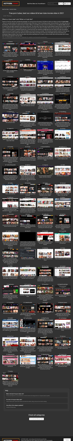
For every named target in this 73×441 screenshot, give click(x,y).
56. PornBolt (62, 266)
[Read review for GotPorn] (28, 82)
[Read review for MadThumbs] (45, 323)
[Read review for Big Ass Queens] (63, 308)
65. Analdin (10, 318)
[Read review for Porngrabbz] (10, 308)
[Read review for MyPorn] (28, 170)
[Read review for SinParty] (28, 65)
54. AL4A (28, 266)
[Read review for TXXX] (63, 170)
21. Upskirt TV (10, 128)
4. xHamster (62, 41)
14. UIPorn (28, 93)
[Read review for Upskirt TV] (10, 134)
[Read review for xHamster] (63, 47)
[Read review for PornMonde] (45, 99)
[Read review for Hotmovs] (63, 341)
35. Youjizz (45, 183)
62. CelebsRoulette (28, 302)
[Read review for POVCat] (63, 134)
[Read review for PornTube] (10, 99)
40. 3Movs (62, 197)
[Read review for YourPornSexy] (28, 323)
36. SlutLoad (63, 183)
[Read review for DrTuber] (28, 152)
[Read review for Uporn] (28, 219)
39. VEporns (45, 197)
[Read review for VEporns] (45, 203)
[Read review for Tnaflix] (10, 188)
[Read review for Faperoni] (45, 170)
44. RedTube (63, 214)
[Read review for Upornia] (45, 47)
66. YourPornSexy (28, 318)
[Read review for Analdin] (10, 323)
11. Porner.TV (45, 76)
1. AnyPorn (10, 41)
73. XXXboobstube (10, 354)
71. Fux (45, 336)
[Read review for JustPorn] (63, 99)
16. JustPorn (63, 93)
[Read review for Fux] (45, 341)
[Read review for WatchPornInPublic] (63, 289)
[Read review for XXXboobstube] (10, 360)
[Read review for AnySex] (10, 376)
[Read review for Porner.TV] (45, 82)
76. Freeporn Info (63, 354)
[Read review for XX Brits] (45, 308)
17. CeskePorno (10, 111)
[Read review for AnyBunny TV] (63, 152)
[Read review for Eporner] (10, 65)
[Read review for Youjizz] (45, 188)
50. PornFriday (28, 248)
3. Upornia (45, 41)
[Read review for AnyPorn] (10, 47)
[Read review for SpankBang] (63, 117)
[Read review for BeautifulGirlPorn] (45, 152)
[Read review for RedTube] (63, 219)
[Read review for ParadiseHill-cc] (45, 117)
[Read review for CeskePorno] (10, 117)
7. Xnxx (45, 59)
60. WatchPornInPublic (63, 284)
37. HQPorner (10, 197)
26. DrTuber (27, 146)
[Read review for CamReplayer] (63, 323)
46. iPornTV (27, 231)
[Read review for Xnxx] (45, 65)
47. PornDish (45, 231)
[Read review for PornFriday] (28, 253)
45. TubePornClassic (10, 231)
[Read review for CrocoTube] (45, 271)
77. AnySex (10, 371)
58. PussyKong (28, 284)
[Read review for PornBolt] (63, 271)
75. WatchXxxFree (45, 354)
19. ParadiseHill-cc (45, 111)
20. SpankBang (62, 111)
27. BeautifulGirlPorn (45, 146)
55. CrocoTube (45, 266)
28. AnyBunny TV (63, 146)
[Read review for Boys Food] (10, 341)
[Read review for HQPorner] (10, 203)
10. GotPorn (27, 76)
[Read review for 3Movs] (63, 203)
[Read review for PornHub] (10, 152)
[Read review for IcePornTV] (63, 82)
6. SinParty (27, 59)
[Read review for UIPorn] (28, 99)
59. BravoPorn (45, 284)
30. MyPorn (27, 165)
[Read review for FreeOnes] (28, 360)
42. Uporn (28, 214)
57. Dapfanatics (10, 284)
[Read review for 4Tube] (63, 253)
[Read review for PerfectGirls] (10, 219)
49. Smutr (10, 248)
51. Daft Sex (45, 248)
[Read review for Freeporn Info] (63, 360)
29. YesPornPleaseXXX (10, 165)
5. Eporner (10, 59)
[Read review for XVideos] (28, 134)
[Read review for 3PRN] (10, 271)
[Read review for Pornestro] (10, 82)
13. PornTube (10, 93)
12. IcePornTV (63, 76)
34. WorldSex (28, 183)
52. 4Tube (63, 248)
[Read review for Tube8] (28, 117)
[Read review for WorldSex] (28, 188)
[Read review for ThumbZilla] (63, 236)
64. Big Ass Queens (62, 302)
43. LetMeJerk (45, 214)
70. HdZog (28, 336)
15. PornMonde (45, 93)
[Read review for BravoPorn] (45, 289)
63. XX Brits (45, 302)
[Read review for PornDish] (45, 236)
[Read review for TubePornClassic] (10, 236)
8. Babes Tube (63, 59)
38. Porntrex (28, 197)
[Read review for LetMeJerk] (45, 219)
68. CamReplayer (63, 318)
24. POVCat (62, 128)
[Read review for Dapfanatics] (10, 289)
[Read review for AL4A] (28, 271)
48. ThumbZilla (62, 231)
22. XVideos (27, 128)
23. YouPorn (45, 128)
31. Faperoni (45, 165)
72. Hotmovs (63, 336)
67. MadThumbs (45, 318)
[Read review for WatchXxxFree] (45, 360)
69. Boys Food (10, 336)
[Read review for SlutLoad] (63, 188)
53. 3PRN (10, 266)
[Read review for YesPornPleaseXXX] (10, 170)
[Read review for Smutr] (10, 253)
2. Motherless (28, 41)
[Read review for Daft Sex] (45, 253)
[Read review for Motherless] (28, 47)
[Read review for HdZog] (28, 341)
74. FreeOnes (28, 354)
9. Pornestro (10, 76)
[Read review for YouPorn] (45, 134)
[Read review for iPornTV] (28, 236)
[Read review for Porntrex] (28, 203)
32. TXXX (63, 165)
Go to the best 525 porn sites (36, 418)
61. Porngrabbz (10, 302)
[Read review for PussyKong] (28, 289)
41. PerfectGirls (10, 214)
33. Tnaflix (10, 183)
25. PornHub (10, 146)
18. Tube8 (28, 111)
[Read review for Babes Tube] (63, 65)
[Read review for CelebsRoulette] (28, 308)
